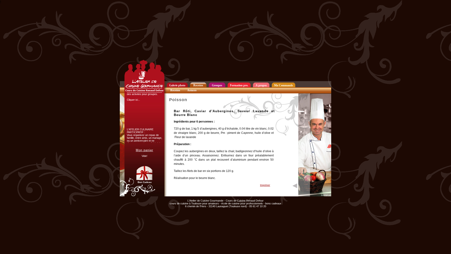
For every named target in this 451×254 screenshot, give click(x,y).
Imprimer (265, 185)
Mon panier (144, 150)
